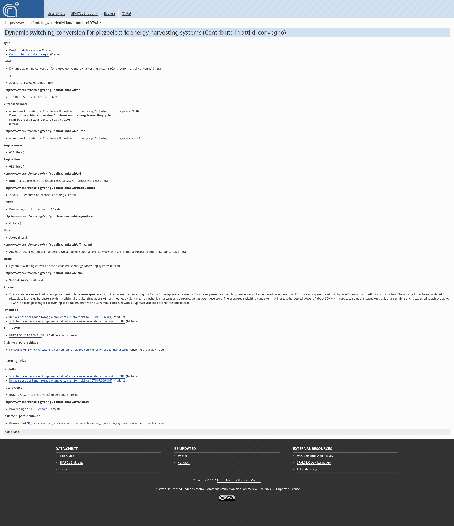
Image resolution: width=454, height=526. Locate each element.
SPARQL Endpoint (84, 13)
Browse (109, 13)
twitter (182, 456)
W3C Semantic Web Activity (315, 456)
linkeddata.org (307, 469)
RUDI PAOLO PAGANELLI (25, 335)
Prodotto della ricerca (23, 50)
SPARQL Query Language (314, 462)
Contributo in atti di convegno (29, 54)
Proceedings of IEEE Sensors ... (29, 209)
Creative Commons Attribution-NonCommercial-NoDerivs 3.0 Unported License (247, 489)
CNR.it (126, 13)
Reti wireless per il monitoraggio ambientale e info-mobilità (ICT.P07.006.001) (60, 317)
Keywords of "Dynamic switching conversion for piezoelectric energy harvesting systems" (69, 350)
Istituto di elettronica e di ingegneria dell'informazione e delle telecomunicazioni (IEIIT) (67, 321)
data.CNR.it (56, 13)
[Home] (22, 9)
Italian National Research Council (239, 480)
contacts (184, 462)
